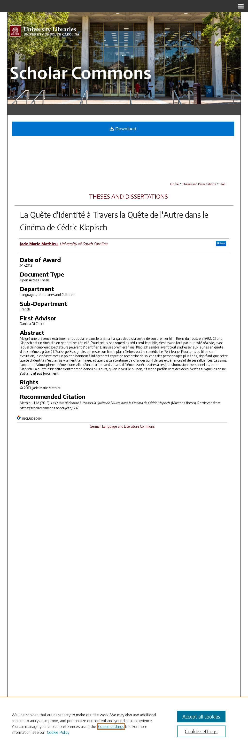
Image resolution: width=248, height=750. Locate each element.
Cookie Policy (58, 732)
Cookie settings (111, 726)
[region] (124, 723)
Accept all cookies (201, 716)
